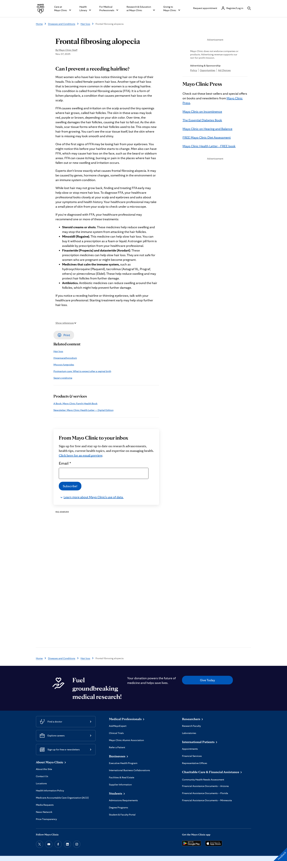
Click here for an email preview (80, 455)
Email (65, 463)
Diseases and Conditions (61, 23)
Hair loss (85, 23)
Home (39, 23)
